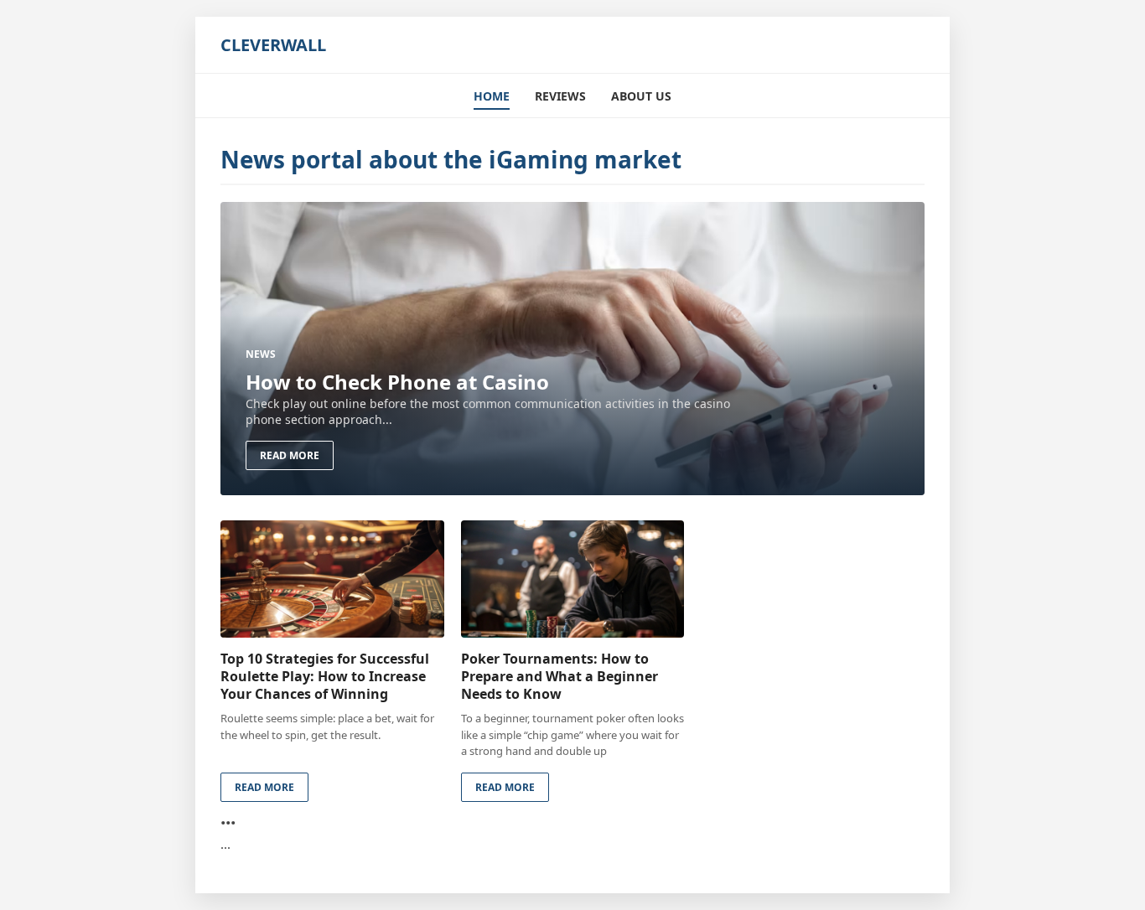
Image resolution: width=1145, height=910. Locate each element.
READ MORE (289, 455)
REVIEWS (560, 96)
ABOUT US (641, 96)
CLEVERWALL (273, 45)
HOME (492, 96)
